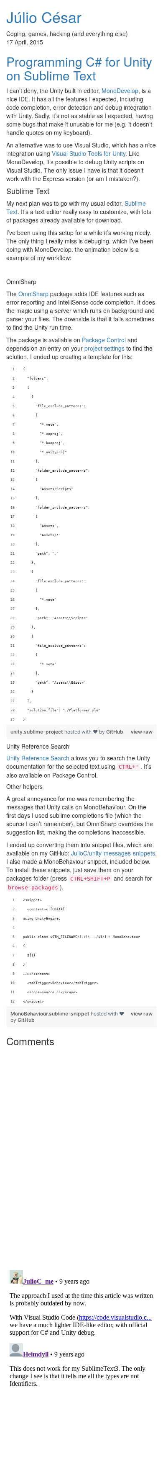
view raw (142, 732)
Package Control (104, 340)
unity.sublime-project (37, 732)
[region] (81, 544)
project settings (104, 348)
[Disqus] (81, 1155)
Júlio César (44, 16)
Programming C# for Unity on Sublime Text (79, 68)
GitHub (114, 732)
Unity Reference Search (37, 758)
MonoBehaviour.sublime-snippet (50, 1013)
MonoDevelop (120, 90)
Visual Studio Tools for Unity (88, 153)
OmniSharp (33, 293)
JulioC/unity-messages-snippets (113, 853)
